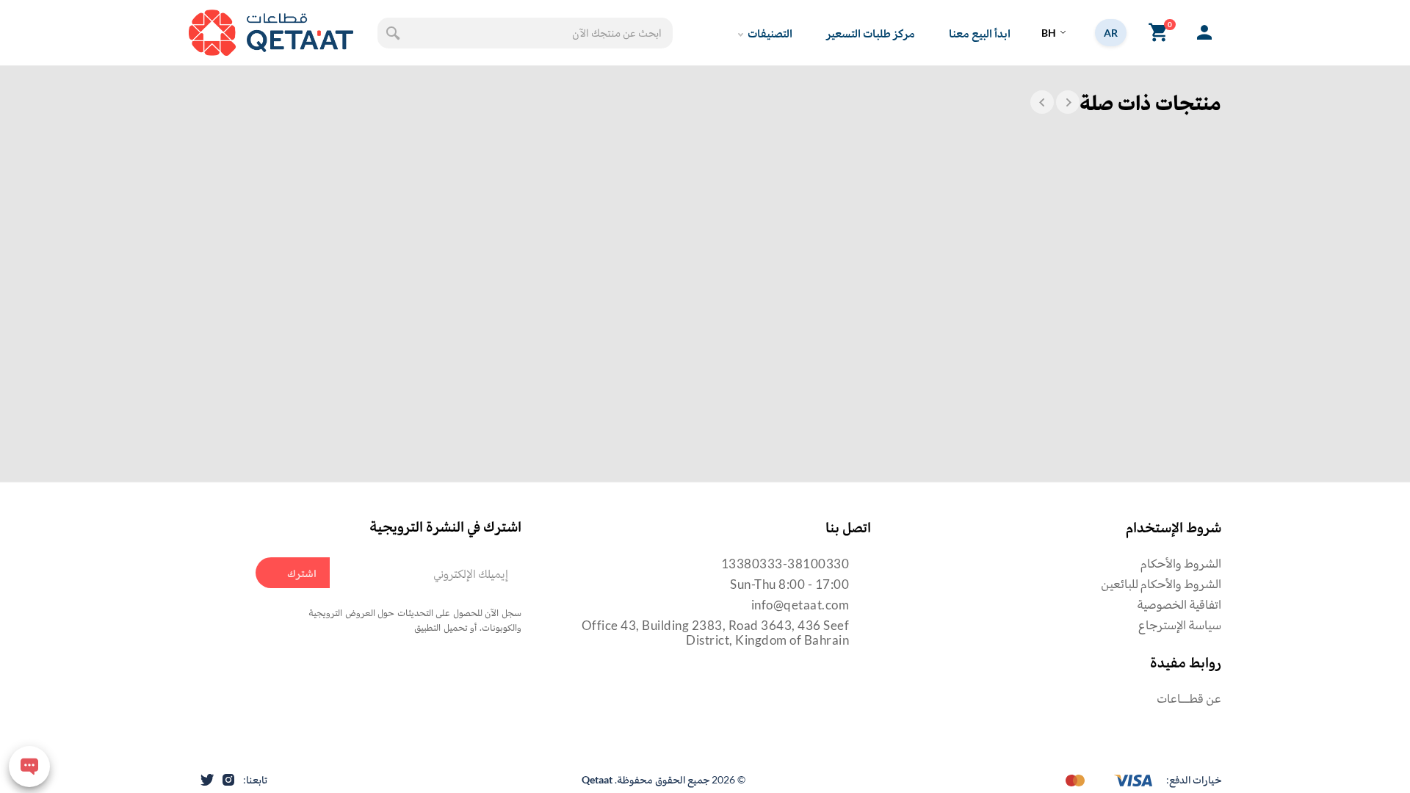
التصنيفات (770, 33)
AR (1111, 32)
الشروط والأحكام (1180, 563)
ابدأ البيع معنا (979, 33)
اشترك (302, 572)
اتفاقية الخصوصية (1179, 604)
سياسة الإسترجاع (1179, 624)
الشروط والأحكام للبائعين (1161, 583)
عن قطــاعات (1189, 698)
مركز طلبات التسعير (870, 33)
